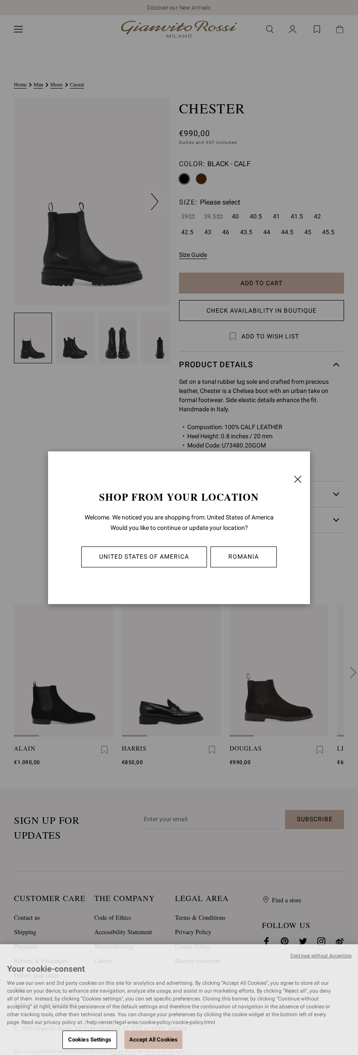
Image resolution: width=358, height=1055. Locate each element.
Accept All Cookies (153, 1039)
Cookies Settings (89, 1039)
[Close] (297, 479)
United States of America (144, 556)
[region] (179, 999)
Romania (243, 556)
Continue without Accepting (320, 956)
